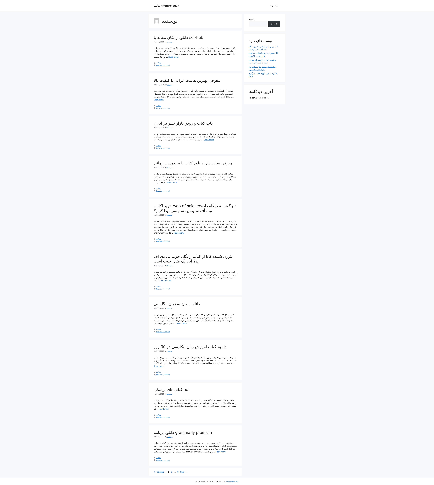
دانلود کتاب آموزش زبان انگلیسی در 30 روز (190, 346)
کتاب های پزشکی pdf (172, 389)
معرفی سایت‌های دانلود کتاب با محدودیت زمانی (193, 163)
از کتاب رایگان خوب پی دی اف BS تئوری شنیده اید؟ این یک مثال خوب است (193, 258)
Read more (173, 57)
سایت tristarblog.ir (166, 5)
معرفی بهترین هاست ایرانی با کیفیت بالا (187, 80)
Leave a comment (163, 65)
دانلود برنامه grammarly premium (183, 432)
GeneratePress (232, 481)
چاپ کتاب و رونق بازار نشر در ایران (184, 123)
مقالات (158, 63)
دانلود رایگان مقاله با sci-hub (178, 37)
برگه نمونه (274, 6)
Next (183, 472)
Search (252, 19)
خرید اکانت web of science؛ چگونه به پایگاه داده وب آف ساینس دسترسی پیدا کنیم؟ (195, 208)
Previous (159, 472)
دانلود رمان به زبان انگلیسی (177, 303)
